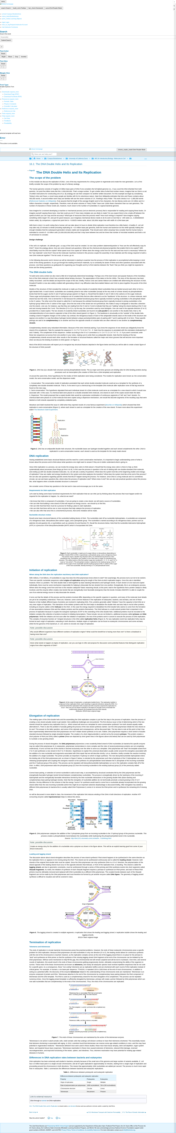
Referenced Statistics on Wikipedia (42, 201)
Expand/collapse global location (145, 158)
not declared (72, 1106)
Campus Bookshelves (54, 158)
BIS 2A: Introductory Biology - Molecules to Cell (110, 158)
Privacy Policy (66, 1130)
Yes (51, 1118)
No (59, 1118)
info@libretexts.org (129, 1130)
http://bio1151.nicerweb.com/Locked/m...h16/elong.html (91, 838)
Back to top (32, 1112)
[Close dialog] (1, 140)
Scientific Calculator (10, 106)
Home (38, 158)
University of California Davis (78, 158)
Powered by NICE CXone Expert (58, 1126)
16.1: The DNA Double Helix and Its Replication (43, 1106)
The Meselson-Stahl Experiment (46, 410)
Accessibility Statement (92, 1130)
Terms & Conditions (77, 1130)
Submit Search (6, 40)
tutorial (44, 1101)
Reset (3, 53)
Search (32, 154)
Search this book (5, 34)
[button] (7, 121)
